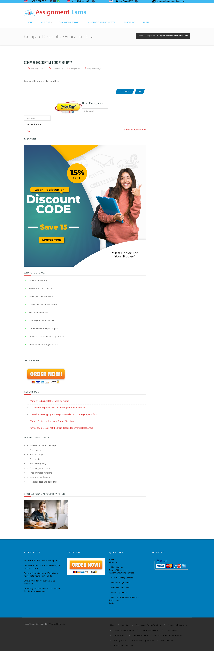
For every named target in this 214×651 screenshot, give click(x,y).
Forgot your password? (135, 129)
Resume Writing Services (122, 577)
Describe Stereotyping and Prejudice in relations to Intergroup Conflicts (63, 414)
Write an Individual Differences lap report (49, 401)
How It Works (117, 567)
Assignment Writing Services (122, 572)
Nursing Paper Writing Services (125, 597)
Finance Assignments (120, 582)
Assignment (75, 68)
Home (111, 559)
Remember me (33, 124)
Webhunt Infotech (57, 624)
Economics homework (121, 587)
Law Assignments (119, 592)
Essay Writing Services (119, 570)
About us (113, 562)
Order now (114, 600)
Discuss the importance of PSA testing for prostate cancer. (58, 407)
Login (28, 130)
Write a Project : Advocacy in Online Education (52, 421)
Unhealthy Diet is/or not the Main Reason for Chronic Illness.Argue (61, 427)
